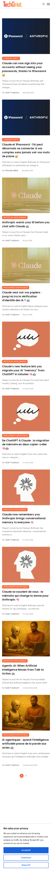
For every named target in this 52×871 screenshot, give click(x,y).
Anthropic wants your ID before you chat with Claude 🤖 (26, 224)
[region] (26, 847)
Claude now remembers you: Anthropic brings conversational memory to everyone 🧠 (23, 518)
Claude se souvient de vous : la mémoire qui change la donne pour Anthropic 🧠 (25, 595)
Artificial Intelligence (14, 217)
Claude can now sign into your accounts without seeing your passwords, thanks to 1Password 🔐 (24, 69)
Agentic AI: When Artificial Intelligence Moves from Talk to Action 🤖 (23, 669)
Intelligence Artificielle (15, 287)
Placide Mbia (11, 170)
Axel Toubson (12, 92)
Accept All (26, 850)
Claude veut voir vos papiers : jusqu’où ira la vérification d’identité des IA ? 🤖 (22, 296)
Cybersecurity (11, 58)
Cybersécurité (10, 139)
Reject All (26, 865)
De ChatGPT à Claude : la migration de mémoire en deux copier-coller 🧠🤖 (25, 444)
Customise (26, 858)
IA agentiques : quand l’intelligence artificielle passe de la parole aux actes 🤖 (25, 744)
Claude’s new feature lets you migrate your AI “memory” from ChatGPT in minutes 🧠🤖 (23, 370)
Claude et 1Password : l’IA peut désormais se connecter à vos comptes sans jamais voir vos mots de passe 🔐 (26, 150)
